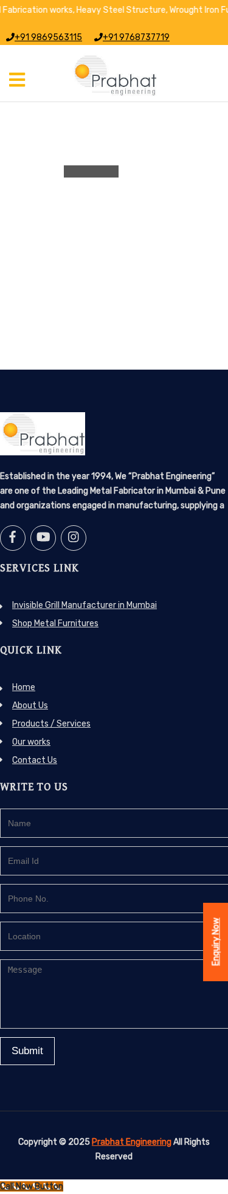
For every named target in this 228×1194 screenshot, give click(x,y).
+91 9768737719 (136, 37)
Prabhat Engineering (131, 1142)
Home (23, 687)
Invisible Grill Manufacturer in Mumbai (84, 605)
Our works (31, 742)
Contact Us (34, 760)
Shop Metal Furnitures (55, 623)
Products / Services (51, 724)
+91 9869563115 (48, 37)
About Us (30, 705)
